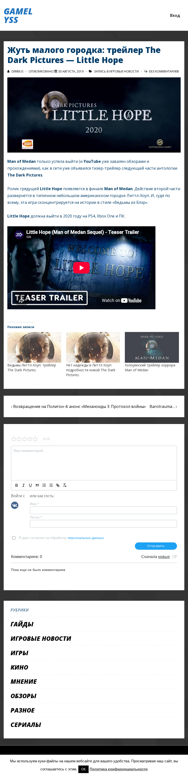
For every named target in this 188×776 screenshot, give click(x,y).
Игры (19, 653)
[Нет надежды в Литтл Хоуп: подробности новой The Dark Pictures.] (93, 347)
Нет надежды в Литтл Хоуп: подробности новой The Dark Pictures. (90, 370)
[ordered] (44, 485)
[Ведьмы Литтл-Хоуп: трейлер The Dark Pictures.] (34, 347)
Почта (36, 517)
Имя (34, 504)
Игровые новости (124, 71)
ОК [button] (83, 769)
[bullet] (50, 485)
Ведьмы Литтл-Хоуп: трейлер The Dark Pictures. (31, 367)
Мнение (24, 681)
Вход (175, 15)
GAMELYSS (18, 15)
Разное (23, 710)
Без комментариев (164, 71)
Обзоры (23, 696)
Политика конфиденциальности (119, 769)
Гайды (22, 624)
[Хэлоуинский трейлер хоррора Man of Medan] (152, 347)
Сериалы (26, 724)
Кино (19, 667)
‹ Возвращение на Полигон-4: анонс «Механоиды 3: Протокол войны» (78, 406)
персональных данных (86, 538)
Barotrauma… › (163, 406)
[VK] (14, 505)
